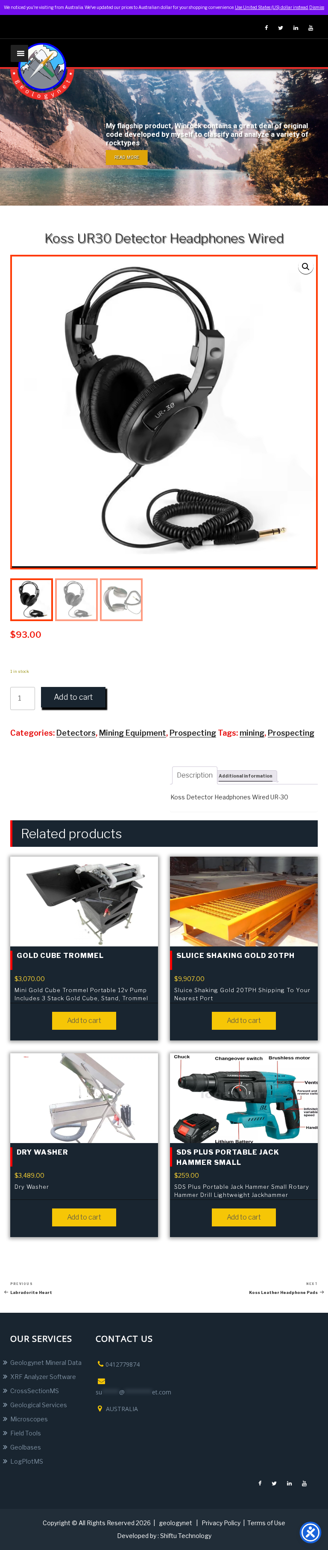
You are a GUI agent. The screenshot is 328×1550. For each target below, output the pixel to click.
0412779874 (122, 1364)
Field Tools (25, 1433)
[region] (164, 137)
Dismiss (316, 7)
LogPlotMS (26, 1461)
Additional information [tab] (245, 775)
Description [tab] (195, 775)
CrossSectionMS (34, 1390)
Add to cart (73, 696)
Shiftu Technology (185, 1535)
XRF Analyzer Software (43, 1376)
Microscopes (29, 1419)
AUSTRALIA (121, 1409)
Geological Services (38, 1405)
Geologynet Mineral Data (46, 1362)
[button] (305, 266)
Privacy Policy (221, 1522)
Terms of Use (266, 1522)
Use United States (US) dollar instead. (271, 7)
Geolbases (25, 1447)
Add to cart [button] (84, 1021)
